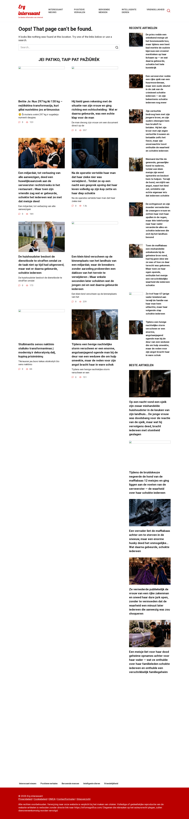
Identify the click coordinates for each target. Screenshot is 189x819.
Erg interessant (29, 9)
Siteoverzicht (83, 799)
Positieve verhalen (49, 783)
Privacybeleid (25, 799)
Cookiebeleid (40, 799)
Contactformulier (66, 799)
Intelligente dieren (91, 783)
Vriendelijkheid (156, 9)
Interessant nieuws (27, 783)
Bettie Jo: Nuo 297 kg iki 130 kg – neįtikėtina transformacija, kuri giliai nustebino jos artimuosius (40, 105)
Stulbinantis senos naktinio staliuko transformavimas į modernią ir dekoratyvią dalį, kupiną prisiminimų (37, 350)
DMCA (52, 799)
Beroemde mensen (70, 783)
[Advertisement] (150, 728)
